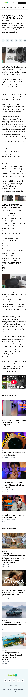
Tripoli (14, 691)
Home (3, 7)
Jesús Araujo (5, 564)
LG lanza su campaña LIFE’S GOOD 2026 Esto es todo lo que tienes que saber (13, 592)
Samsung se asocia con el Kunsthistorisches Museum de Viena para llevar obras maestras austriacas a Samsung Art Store (13, 557)
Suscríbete (22, 2)
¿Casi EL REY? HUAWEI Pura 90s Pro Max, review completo (14, 422)
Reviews (9, 7)
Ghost (22, 689)
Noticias (16, 7)
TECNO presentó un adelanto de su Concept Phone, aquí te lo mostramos (12, 656)
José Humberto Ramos (8, 35)
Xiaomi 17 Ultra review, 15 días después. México (13, 516)
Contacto (25, 7)
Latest (17, 685)
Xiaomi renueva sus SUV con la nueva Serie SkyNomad (14, 623)
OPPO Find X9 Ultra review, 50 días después (14, 454)
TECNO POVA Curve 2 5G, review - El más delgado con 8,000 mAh (14, 485)
